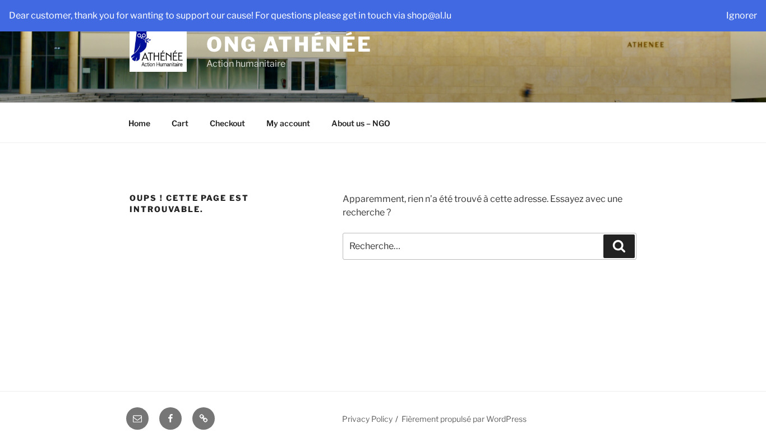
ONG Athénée (289, 44)
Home (139, 123)
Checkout (227, 123)
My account (288, 123)
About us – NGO (360, 123)
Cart (180, 123)
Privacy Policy (367, 419)
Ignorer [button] (741, 15)
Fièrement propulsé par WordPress (464, 419)
